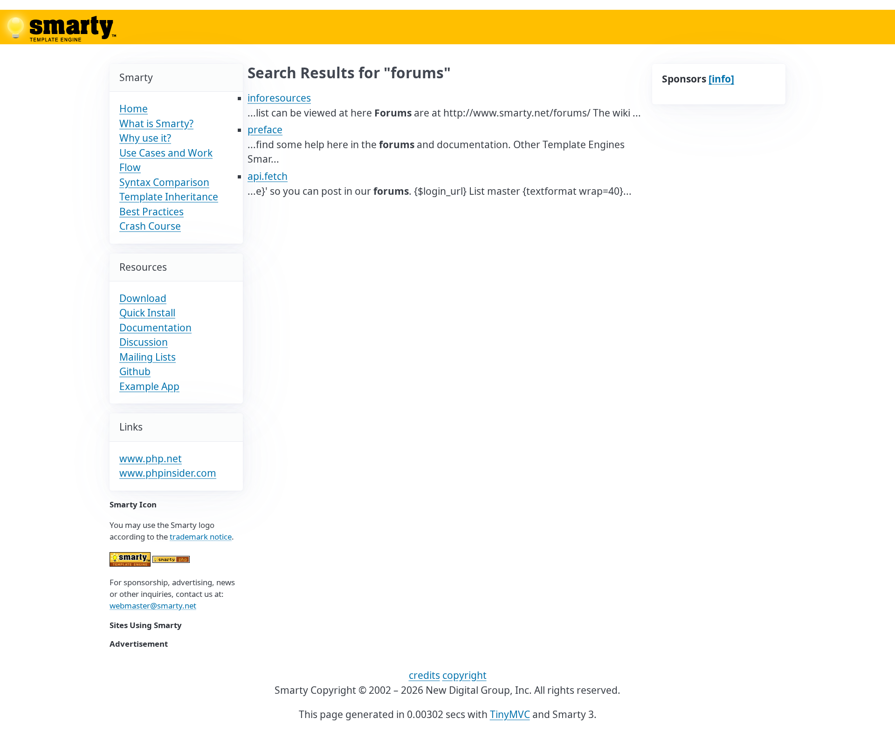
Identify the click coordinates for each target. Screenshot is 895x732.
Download (142, 298)
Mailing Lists (147, 356)
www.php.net (150, 458)
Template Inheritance (168, 196)
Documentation (155, 327)
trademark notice (201, 536)
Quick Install (147, 312)
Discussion (143, 342)
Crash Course (150, 226)
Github (135, 371)
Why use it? (145, 137)
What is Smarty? (156, 123)
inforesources (279, 97)
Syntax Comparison (164, 182)
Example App (149, 386)
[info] (721, 78)
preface (265, 129)
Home (133, 108)
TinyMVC (510, 714)
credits (424, 675)
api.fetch (268, 176)
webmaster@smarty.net (153, 605)
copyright (464, 675)
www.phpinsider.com (167, 472)
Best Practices (151, 211)
